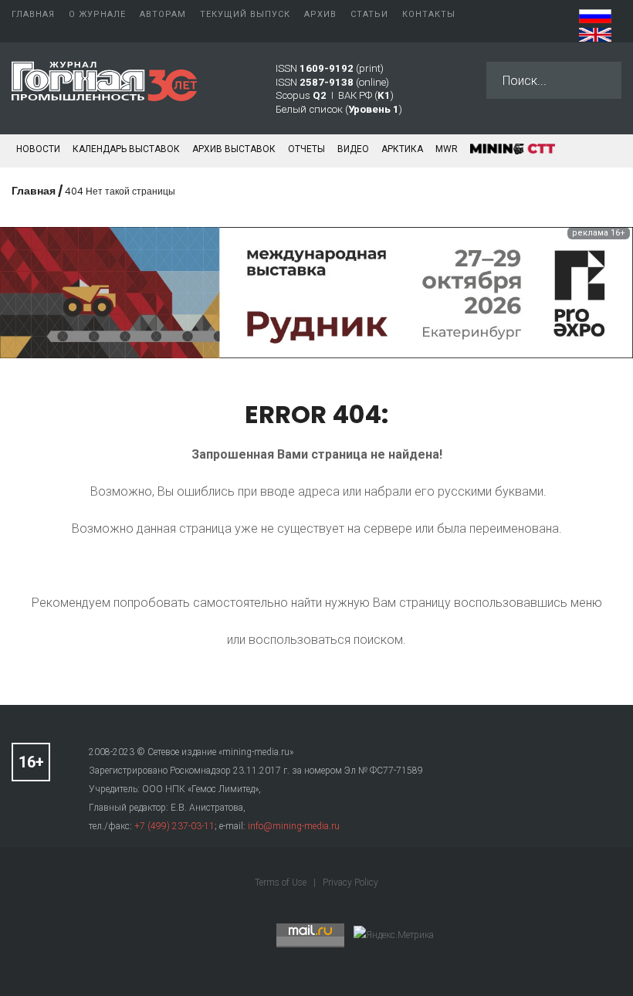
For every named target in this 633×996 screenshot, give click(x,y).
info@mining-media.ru (294, 826)
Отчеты (306, 149)
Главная (34, 190)
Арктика (402, 149)
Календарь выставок (126, 149)
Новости (38, 149)
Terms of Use (282, 882)
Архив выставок (234, 149)
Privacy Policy (350, 882)
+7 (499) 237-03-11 (174, 826)
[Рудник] (316, 291)
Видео (353, 149)
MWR (446, 149)
